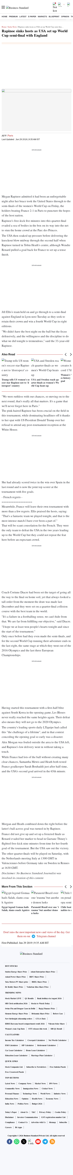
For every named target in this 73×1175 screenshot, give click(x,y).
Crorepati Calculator (36, 1040)
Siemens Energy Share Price (16, 1013)
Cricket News (47, 1088)
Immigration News (30, 1088)
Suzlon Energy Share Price (16, 972)
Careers (8, 1127)
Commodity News (12, 1088)
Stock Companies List (14, 1067)
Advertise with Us (38, 1122)
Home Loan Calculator (35, 1050)
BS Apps (18, 1127)
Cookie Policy (60, 1112)
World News (45, 1093)
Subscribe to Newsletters (36, 1067)
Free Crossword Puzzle (14, 1072)
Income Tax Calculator (14, 1040)
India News (12, 26)
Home (4, 17)
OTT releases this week (37, 1029)
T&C (34, 1112)
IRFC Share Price (36, 977)
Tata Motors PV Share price (16, 982)
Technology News (30, 1093)
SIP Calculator (28, 1045)
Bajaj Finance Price (47, 1008)
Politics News (23, 1104)
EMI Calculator (11, 1045)
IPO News (53, 1083)
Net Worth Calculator (58, 1040)
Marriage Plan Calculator (41, 1055)
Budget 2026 (37, 1104)
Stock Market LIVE (13, 998)
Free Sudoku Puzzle (58, 1067)
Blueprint (54, 17)
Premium (13, 17)
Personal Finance (12, 1093)
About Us (24, 1112)
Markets (42, 17)
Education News (11, 1099)
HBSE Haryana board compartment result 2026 (25, 1024)
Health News (37, 1099)
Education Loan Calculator (16, 1055)
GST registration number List (53, 1117)
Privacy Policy (45, 1112)
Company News (25, 1083)
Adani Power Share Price (15, 977)
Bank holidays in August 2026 (49, 998)
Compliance (10, 1122)
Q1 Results (29, 998)
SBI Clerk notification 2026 (16, 1003)
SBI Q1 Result (56, 1029)
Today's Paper (11, 1112)
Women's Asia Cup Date (15, 1029)
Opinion (65, 17)
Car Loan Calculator (13, 1050)
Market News (40, 1083)
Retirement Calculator (46, 1045)
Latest (22, 17)
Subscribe (63, 1122)
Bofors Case (58, 1013)
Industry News (60, 1093)
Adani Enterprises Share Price (43, 972)
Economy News (52, 1099)
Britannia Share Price (40, 1013)
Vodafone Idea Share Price (38, 987)
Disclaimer (9, 1117)
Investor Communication (27, 1117)
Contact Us (23, 1122)
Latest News (10, 1083)
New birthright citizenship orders (18, 1019)
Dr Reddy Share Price (14, 987)
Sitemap (52, 1122)
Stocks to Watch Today (40, 1003)
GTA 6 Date (41, 1019)
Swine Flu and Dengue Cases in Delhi (20, 1008)
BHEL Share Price (39, 982)
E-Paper (32, 17)
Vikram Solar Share (56, 1024)
